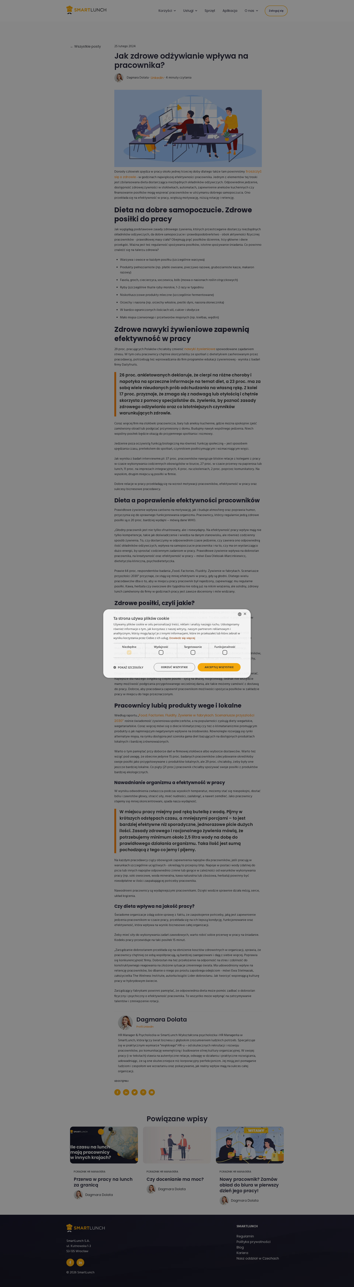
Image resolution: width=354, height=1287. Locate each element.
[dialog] (177, 643)
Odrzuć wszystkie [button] (174, 667)
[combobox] (240, 614)
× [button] (244, 614)
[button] (128, 667)
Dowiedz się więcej (182, 638)
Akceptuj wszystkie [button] (219, 667)
